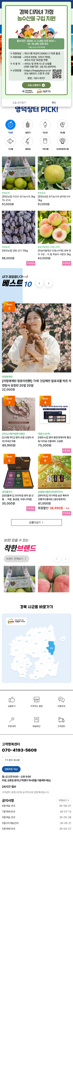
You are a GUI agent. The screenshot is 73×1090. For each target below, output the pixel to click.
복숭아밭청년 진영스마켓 (49, 247)
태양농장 (6, 247)
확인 (54, 102)
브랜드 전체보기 (14, 558)
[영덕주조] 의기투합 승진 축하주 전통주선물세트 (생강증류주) (53, 497)
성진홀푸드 (7, 491)
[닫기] (67, 5)
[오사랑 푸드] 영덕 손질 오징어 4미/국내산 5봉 (18, 439)
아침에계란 (7, 376)
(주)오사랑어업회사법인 (13, 433)
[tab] (10, 127)
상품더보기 (35, 522)
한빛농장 (6, 193)
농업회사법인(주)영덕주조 (50, 491)
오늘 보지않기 (19, 102)
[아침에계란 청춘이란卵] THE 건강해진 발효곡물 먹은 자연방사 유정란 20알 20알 (36, 383)
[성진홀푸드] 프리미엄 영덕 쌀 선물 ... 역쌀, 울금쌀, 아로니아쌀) (17, 497)
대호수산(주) (44, 433)
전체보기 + (64, 800)
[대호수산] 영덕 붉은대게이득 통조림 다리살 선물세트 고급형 (54, 439)
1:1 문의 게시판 (12, 760)
